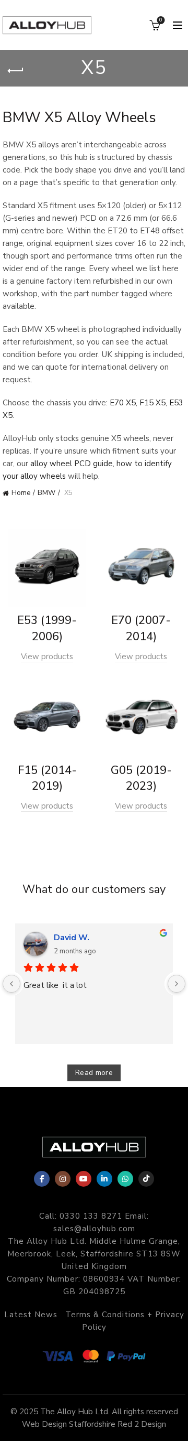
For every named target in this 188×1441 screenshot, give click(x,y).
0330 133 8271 (91, 1216)
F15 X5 (152, 402)
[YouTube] (83, 1179)
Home (20, 493)
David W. (71, 937)
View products (47, 656)
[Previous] (11, 984)
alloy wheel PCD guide (71, 463)
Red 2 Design (142, 1424)
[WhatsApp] (125, 1179)
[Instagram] (62, 1179)
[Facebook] (42, 1179)
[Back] (16, 70)
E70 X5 (123, 402)
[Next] (176, 984)
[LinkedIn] (104, 1179)
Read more (94, 1073)
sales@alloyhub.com (94, 1228)
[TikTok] (146, 1179)
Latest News (30, 1314)
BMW (46, 493)
